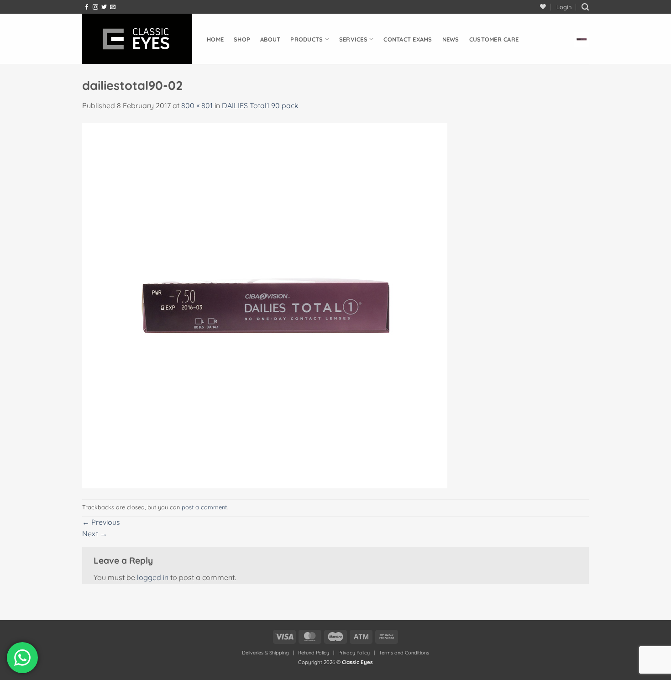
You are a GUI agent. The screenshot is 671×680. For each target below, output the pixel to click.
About (270, 39)
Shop (242, 39)
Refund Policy (313, 652)
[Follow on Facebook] (86, 7)
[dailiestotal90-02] (264, 304)
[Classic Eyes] (137, 39)
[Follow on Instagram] (95, 7)
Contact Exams (407, 39)
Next (94, 533)
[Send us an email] (112, 7)
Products (306, 39)
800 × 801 (197, 105)
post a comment (204, 507)
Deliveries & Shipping (266, 652)
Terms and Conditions (404, 652)
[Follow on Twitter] (104, 7)
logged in (152, 577)
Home (215, 39)
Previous (101, 522)
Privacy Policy (354, 652)
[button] (563, 7)
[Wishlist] (543, 6)
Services (353, 39)
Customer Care (494, 39)
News (450, 39)
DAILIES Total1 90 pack (260, 105)
